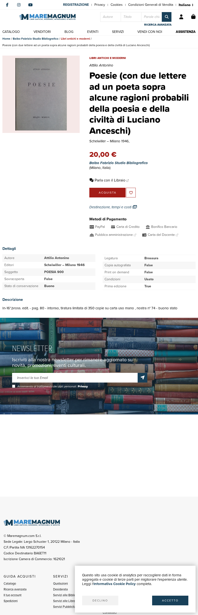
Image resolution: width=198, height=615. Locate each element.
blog (68, 31)
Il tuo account (12, 595)
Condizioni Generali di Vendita (150, 4)
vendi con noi (149, 31)
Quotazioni (60, 583)
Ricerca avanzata (15, 589)
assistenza (186, 31)
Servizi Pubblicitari (65, 606)
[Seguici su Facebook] (7, 5)
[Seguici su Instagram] (19, 5)
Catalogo (10, 583)
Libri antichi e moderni (75, 38)
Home (6, 38)
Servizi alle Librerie (65, 601)
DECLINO (100, 600)
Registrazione (76, 4)
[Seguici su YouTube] (30, 5)
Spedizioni (11, 601)
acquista (107, 192)
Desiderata (60, 589)
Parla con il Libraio (110, 180)
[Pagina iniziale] (47, 17)
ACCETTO (170, 600)
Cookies (117, 4)
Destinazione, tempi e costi (110, 207)
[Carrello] (193, 16)
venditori (42, 31)
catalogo (11, 31)
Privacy (99, 4)
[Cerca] (166, 17)
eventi (92, 31)
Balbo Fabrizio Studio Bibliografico (35, 38)
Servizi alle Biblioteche (68, 595)
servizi (118, 31)
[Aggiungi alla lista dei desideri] (131, 192)
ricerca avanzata (157, 24)
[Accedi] (181, 16)
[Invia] (142, 378)
